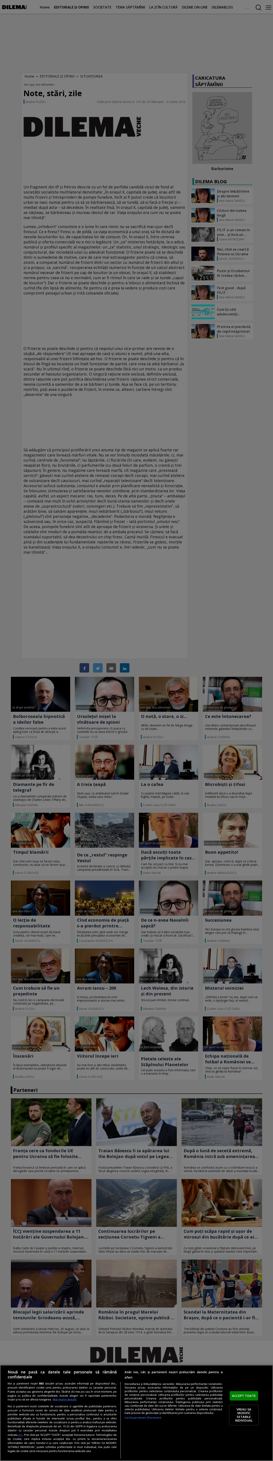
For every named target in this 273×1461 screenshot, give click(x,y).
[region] (136, 1413)
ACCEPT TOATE (244, 1396)
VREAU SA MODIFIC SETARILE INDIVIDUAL (244, 1415)
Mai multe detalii (65, 1399)
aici (20, 1435)
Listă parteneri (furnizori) (143, 1417)
